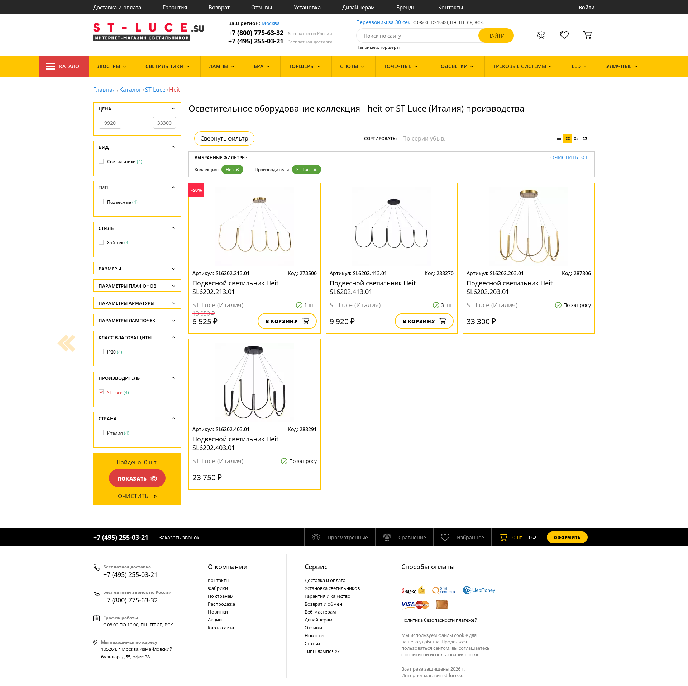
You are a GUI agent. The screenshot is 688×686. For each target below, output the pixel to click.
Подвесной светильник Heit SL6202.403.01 (235, 443)
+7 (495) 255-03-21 (280, 41)
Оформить (567, 537)
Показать (132, 478)
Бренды (406, 7)
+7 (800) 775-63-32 (280, 33)
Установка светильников (332, 588)
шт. (518, 537)
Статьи (312, 643)
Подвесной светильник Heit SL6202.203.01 (510, 287)
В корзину (282, 321)
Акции (215, 619)
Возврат (219, 7)
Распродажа (221, 604)
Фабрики (218, 588)
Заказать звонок (179, 537)
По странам (221, 596)
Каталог (70, 66)
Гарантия (175, 7)
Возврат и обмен (323, 604)
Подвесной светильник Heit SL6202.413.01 (373, 287)
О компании (228, 566)
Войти (587, 7)
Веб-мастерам (320, 612)
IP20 (114, 352)
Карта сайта (221, 627)
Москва (271, 23)
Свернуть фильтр (224, 138)
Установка (307, 7)
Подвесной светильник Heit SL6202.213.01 (235, 287)
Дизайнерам (358, 7)
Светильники (124, 162)
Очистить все (569, 158)
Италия (118, 433)
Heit (230, 169)
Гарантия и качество (327, 596)
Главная (104, 90)
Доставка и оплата (117, 7)
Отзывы (261, 7)
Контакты (450, 7)
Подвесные (122, 202)
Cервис (316, 566)
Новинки (218, 612)
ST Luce (155, 90)
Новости (314, 635)
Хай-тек (118, 243)
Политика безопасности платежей (439, 620)
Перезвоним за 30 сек (383, 22)
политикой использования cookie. (443, 654)
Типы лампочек (322, 651)
